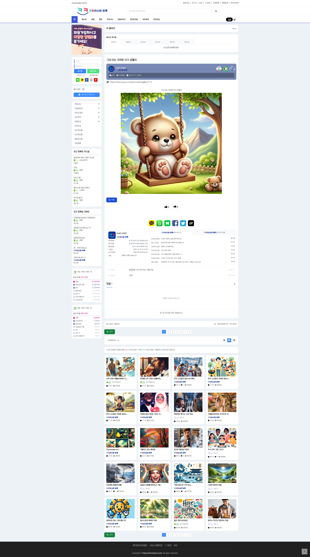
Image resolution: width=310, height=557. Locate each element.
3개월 (83, 272)
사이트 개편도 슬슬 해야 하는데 (171, 239)
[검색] (216, 11)
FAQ (200, 3)
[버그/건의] (155, 243)
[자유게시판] (155, 239)
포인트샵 (156, 19)
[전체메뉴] (75, 19)
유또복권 (146, 19)
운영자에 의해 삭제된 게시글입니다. (173, 243)
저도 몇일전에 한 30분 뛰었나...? (172, 254)
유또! (75, 168)
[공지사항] (154, 262)
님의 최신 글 (177, 232)
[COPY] (191, 223)
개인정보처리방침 (140, 545)
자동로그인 (80, 75)
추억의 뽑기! (78, 198)
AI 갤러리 (110, 28)
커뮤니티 (110, 19)
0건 (113, 75)
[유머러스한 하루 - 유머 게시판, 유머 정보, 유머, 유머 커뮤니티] (92, 11)
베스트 (84, 19)
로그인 (194, 3)
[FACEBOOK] (175, 223)
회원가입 (186, 3)
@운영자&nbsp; (79, 238)
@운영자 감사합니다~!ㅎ (82, 228)
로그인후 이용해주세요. (171, 47)
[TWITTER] (183, 223)
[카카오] (82, 80)
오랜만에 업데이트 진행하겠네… (85, 218)
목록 (113, 200)
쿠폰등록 (216, 3)
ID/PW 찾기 (94, 75)
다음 (185, 332)
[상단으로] (305, 552)
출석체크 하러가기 (88, 95)
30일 (78, 272)
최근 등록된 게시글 (81, 152)
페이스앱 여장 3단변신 (82, 188)
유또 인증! (77, 178)
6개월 (87, 272)
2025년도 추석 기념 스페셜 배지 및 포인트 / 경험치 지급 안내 (181, 262)
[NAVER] (167, 223)
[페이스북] (87, 80)
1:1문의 (207, 3)
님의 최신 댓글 (220, 232)
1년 (91, 272)
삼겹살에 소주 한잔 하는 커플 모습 (141, 270)
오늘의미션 (121, 19)
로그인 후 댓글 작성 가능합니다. (171, 313)
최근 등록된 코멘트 (81, 212)
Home (234, 29)
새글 (92, 19)
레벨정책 (225, 3)
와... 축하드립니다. (80, 248)
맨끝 (189, 332)
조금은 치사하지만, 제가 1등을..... (172, 258)
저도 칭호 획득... (166, 250)
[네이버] (78, 80)
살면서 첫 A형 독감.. (167, 246)
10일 (75, 272)
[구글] (91, 80)
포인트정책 (234, 3)
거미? (131, 276)
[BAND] (159, 223)
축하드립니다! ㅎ (80, 258)
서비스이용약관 (156, 545)
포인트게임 (134, 19)
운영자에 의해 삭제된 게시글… (85, 158)
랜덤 (100, 19)
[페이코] (95, 80)
